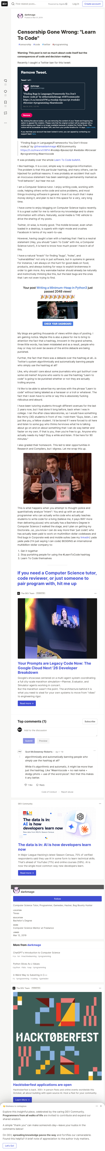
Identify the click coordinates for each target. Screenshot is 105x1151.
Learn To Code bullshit (67, 159)
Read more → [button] (27, 703)
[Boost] (5, 113)
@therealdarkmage (45, 146)
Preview (43, 740)
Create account (92, 3)
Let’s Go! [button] (9, 1145)
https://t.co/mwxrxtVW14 (35, 150)
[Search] (13, 3)
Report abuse (67, 792)
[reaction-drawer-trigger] (5, 82)
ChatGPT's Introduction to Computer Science (36, 954)
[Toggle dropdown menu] (95, 593)
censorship (25, 44)
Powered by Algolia (56, 4)
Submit (29, 740)
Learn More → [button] (22, 1099)
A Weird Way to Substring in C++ (31, 977)
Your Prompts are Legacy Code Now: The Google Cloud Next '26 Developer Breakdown (54, 668)
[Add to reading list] (5, 103)
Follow (57, 898)
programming (60, 44)
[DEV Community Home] (4, 4)
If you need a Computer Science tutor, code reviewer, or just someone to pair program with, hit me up (57, 578)
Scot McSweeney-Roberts (38, 751)
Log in (76, 3)
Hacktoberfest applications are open (42, 1085)
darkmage (30, 14)
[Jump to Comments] (5, 93)
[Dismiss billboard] (101, 1106)
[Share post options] (5, 123)
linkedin (85, 537)
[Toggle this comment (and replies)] (20, 756)
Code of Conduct (49, 792)
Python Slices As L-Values (29, 965)
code (36, 44)
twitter (46, 44)
